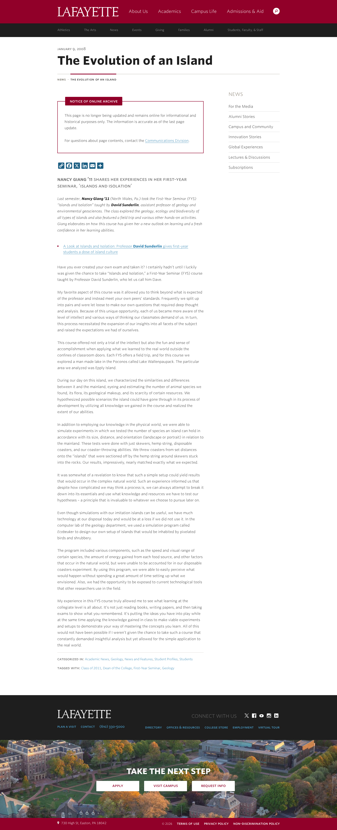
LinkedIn (276, 715)
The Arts (90, 30)
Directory (153, 727)
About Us (138, 11)
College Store (216, 727)
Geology (117, 659)
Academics (169, 11)
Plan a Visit (66, 726)
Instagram (269, 715)
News (114, 30)
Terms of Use (188, 823)
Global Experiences (246, 147)
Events (137, 30)
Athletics (63, 30)
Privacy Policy (216, 823)
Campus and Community (251, 127)
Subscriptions (241, 167)
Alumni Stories (242, 116)
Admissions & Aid (245, 11)
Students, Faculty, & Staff (245, 30)
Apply (117, 785)
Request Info (213, 785)
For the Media (241, 106)
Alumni (209, 30)
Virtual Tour (269, 727)
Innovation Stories (245, 137)
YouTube (261, 715)
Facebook (254, 715)
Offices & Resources (183, 727)
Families (184, 30)
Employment (243, 727)
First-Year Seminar (147, 668)
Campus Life (204, 11)
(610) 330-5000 (112, 726)
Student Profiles (166, 659)
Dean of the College (117, 668)
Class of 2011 (91, 668)
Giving (159, 30)
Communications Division (167, 141)
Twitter (246, 715)
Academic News (97, 659)
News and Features (139, 659)
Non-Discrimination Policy (256, 823)
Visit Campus (165, 785)
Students (186, 659)
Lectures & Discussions (249, 157)
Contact (88, 726)
